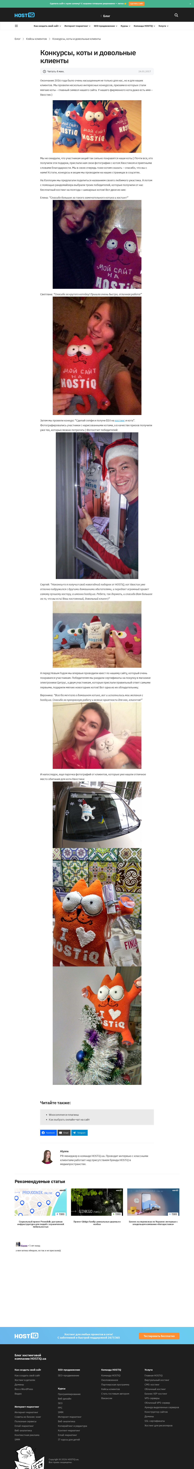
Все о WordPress (24, 1389)
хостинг (120, 420)
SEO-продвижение (104, 25)
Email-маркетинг (24, 1425)
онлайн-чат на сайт (77, 1119)
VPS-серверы (152, 1398)
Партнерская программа (115, 1384)
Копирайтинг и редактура (72, 1425)
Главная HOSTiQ (154, 1375)
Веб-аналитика (23, 1430)
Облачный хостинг (155, 1389)
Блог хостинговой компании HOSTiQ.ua (30, 1356)
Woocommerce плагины (64, 1114)
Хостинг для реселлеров (158, 1425)
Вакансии (106, 1398)
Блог (106, 15)
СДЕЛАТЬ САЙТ (136, 4)
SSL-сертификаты (155, 1421)
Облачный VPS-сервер (157, 1402)
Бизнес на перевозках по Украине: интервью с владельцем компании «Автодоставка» (153, 1223)
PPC (60, 1407)
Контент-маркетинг (69, 1430)
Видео (18, 1393)
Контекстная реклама (27, 1435)
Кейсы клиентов (36, 39)
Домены (19, 1384)
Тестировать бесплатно (159, 1336)
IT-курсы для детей (69, 1439)
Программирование (69, 1394)
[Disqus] (97, 1276)
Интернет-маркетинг (76, 25)
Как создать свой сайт (46, 25)
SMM (17, 1439)
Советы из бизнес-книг (28, 1416)
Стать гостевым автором (115, 1393)
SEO (60, 1403)
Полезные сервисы (25, 1421)
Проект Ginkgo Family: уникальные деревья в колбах (97, 1223)
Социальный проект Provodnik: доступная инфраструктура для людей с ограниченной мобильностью (40, 1224)
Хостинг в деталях (25, 1380)
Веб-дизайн (64, 1398)
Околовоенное (109, 1380)
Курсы (124, 25)
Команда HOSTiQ (143, 25)
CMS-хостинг (152, 1384)
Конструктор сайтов (156, 1411)
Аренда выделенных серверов (162, 1407)
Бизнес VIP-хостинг (156, 1393)
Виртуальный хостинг (157, 1380)
